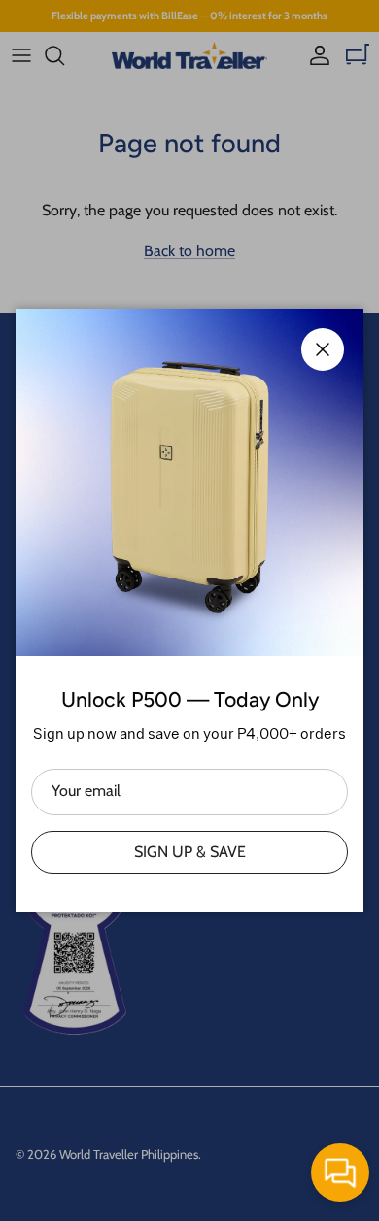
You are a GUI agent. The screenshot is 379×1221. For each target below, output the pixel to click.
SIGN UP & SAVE (190, 851)
